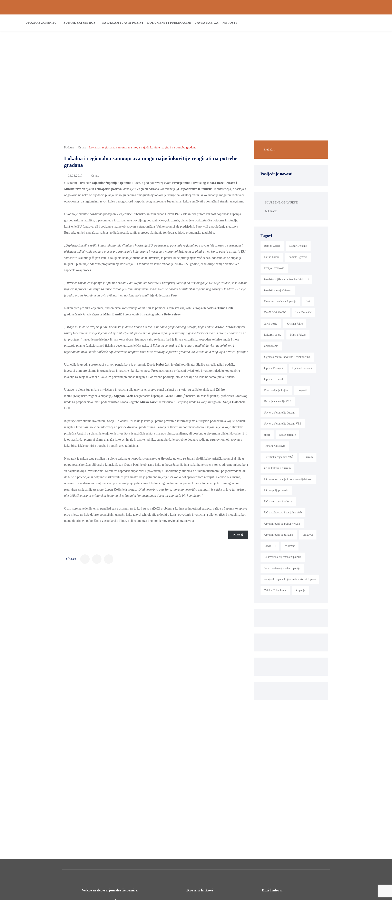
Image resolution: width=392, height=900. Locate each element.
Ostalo (82, 147)
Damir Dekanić (298, 245)
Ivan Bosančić (303, 312)
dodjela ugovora (298, 257)
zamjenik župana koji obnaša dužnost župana (290, 579)
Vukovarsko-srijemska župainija (282, 556)
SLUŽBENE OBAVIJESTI (281, 202)
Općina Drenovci (302, 368)
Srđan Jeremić (287, 434)
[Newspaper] (361, 7)
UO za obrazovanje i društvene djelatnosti (288, 479)
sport (267, 434)
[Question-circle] (9, 7)
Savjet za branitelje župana (279, 412)
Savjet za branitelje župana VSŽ (282, 423)
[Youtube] (382, 7)
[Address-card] (16, 7)
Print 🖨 (238, 534)
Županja (300, 590)
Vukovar (290, 545)
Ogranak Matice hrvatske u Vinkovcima (287, 356)
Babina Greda (272, 245)
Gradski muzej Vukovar (278, 290)
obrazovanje (271, 345)
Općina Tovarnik (274, 379)
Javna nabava (206, 22)
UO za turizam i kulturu (278, 501)
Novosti (230, 22)
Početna (69, 147)
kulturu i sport (272, 334)
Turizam (308, 457)
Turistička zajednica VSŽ (279, 457)
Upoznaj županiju (41, 22)
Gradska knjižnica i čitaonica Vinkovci (286, 279)
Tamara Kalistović (274, 445)
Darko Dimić (271, 257)
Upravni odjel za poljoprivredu (282, 523)
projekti (302, 390)
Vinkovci (307, 534)
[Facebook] (368, 7)
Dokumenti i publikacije (169, 22)
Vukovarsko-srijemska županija (282, 568)
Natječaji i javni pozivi (122, 22)
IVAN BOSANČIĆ (275, 312)
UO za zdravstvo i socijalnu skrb (283, 512)
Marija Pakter (298, 334)
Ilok (308, 301)
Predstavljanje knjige (276, 390)
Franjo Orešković (274, 268)
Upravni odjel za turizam (278, 534)
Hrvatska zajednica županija (280, 301)
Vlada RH (270, 545)
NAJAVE (271, 211)
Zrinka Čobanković (275, 590)
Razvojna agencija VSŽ (277, 401)
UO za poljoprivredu (276, 490)
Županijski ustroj (79, 22)
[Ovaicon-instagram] (375, 7)
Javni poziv (270, 323)
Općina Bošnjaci (273, 368)
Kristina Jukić (295, 323)
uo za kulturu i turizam (277, 468)
